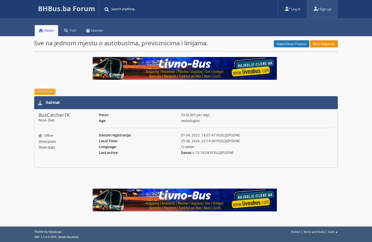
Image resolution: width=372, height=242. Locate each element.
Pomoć (295, 232)
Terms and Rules (314, 232)
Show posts (47, 141)
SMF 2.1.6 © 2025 (45, 236)
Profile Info (44, 91)
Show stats (46, 147)
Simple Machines (68, 236)
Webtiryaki (55, 231)
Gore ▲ (333, 232)
